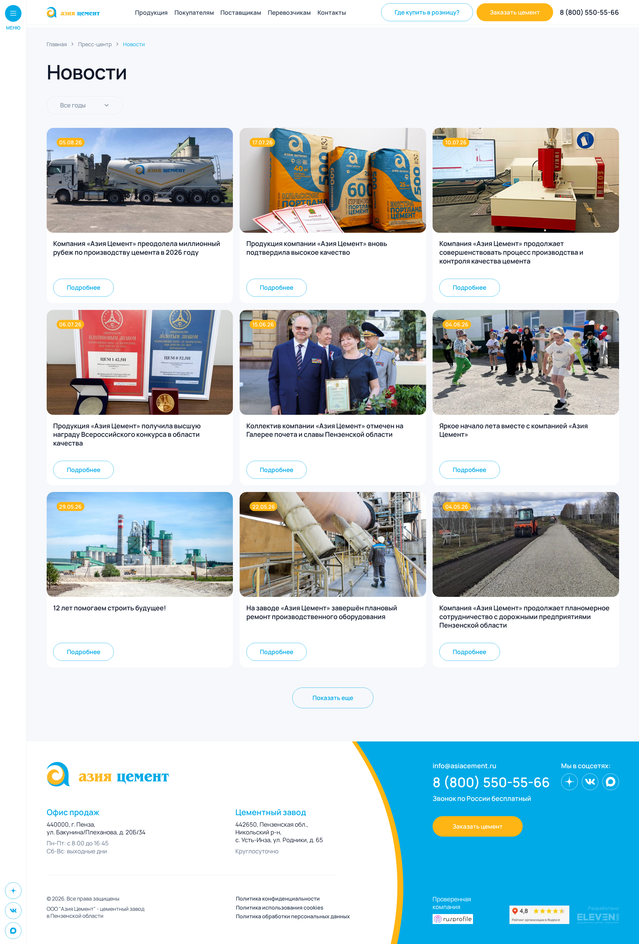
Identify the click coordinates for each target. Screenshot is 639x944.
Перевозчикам (289, 12)
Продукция (151, 12)
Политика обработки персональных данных (293, 916)
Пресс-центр (95, 44)
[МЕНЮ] (13, 13)
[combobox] (85, 105)
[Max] (13, 930)
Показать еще (333, 698)
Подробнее (83, 287)
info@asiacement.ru (464, 765)
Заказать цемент (515, 12)
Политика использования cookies (279, 907)
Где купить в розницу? (427, 12)
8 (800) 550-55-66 (589, 12)
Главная (57, 44)
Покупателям (194, 12)
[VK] (13, 910)
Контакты (332, 12)
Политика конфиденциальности (278, 898)
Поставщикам (240, 12)
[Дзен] (13, 890)
